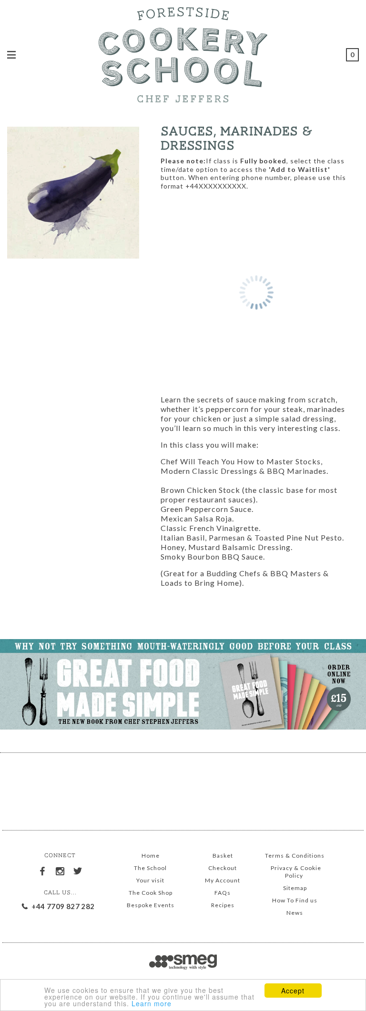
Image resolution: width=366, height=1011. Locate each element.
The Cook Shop (151, 892)
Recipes (222, 905)
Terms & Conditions (295, 855)
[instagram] (60, 870)
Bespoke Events (150, 905)
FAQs (222, 892)
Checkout (222, 867)
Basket (223, 855)
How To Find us (294, 900)
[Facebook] (42, 869)
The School (150, 867)
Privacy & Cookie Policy (296, 871)
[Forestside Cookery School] (183, 53)
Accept (293, 990)
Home (151, 855)
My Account (222, 880)
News (294, 912)
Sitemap (295, 887)
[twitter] (78, 869)
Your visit (150, 880)
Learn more (152, 1003)
